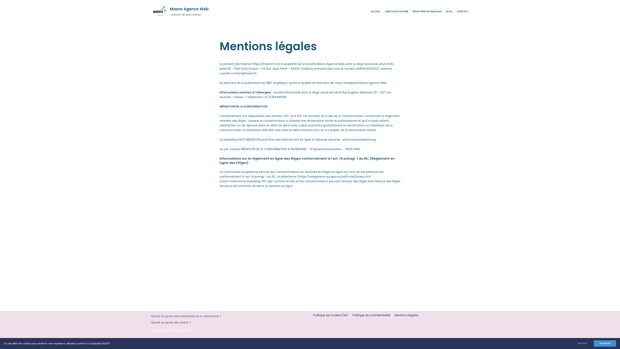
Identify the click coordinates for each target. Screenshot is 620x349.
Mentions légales (406, 315)
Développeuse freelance (427, 11)
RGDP (106, 343)
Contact (462, 11)
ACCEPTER (604, 343)
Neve (154, 330)
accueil (375, 11)
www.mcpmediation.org (359, 140)
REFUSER (582, 343)
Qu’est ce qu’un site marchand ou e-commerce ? (186, 316)
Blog (449, 11)
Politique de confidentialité (371, 315)
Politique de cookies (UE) (330, 315)
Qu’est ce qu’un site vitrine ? (171, 322)
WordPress (186, 330)
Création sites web (396, 11)
